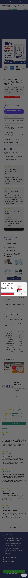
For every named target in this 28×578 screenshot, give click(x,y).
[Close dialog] (26, 283)
